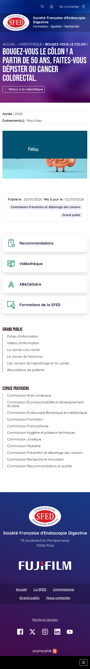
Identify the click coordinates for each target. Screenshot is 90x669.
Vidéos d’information (23, 343)
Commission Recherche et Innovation (35, 459)
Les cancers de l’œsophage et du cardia (38, 363)
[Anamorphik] (44, 651)
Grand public (29, 598)
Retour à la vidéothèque (26, 89)
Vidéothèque (30, 44)
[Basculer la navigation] (83, 662)
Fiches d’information (22, 336)
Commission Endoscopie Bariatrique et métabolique (47, 412)
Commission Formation (25, 419)
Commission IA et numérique (29, 395)
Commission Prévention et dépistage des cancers (45, 207)
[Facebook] (20, 632)
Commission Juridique (24, 439)
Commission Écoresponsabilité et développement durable (45, 404)
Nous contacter (58, 598)
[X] (33, 632)
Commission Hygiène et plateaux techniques (41, 432)
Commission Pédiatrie (24, 446)
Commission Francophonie (27, 426)
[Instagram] (45, 632)
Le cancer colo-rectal (23, 350)
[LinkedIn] (57, 632)
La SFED (39, 589)
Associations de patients (25, 370)
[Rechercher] (42, 6)
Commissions (63, 589)
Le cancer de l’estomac (25, 356)
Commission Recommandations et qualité (39, 466)
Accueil (9, 44)
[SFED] (16, 22)
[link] (44, 651)
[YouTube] (70, 632)
